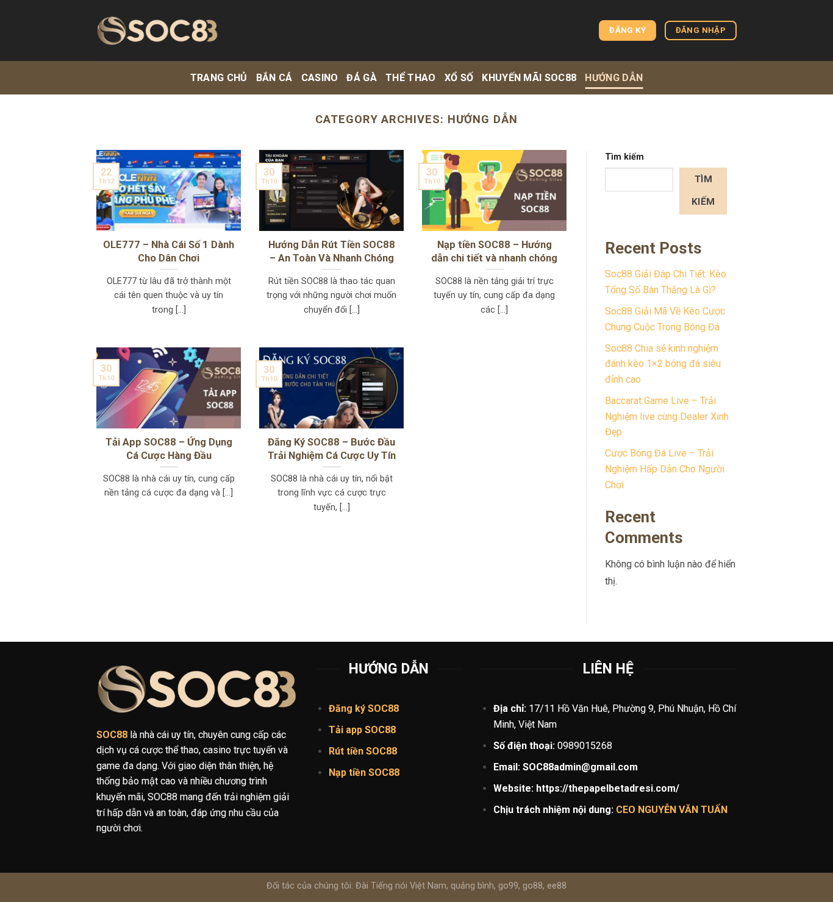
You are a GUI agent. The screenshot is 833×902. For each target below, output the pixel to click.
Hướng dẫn (614, 77)
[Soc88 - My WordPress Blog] (157, 30)
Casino (319, 77)
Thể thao (410, 77)
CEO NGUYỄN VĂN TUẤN (672, 809)
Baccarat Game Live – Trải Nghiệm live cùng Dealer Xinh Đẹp (667, 416)
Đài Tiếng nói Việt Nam (401, 886)
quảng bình (472, 886)
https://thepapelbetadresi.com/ (607, 788)
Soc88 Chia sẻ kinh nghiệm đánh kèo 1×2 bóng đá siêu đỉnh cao (663, 364)
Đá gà (361, 77)
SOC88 (380, 730)
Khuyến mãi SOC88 (529, 77)
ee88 (557, 886)
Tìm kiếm (624, 157)
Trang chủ (219, 77)
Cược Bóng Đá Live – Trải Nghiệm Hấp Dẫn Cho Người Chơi (664, 468)
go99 (508, 886)
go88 (533, 886)
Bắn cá (274, 77)
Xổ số (459, 77)
